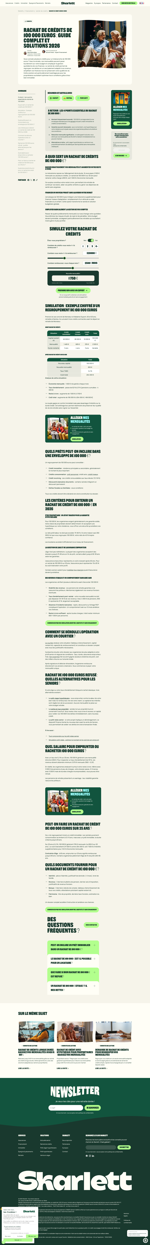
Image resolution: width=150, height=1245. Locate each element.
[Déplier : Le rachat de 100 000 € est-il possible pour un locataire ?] (94, 959)
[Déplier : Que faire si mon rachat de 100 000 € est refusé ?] (94, 972)
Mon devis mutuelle (128, 3)
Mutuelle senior (45, 1140)
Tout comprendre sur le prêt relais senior (64, 736)
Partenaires (106, 3)
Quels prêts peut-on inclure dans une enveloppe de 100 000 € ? (26, 122)
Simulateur (121, 123)
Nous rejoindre (67, 1140)
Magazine (89, 3)
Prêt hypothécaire (46, 1152)
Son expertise (54, 657)
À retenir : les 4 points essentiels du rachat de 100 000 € (25, 99)
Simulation (76, 439)
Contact (115, 3)
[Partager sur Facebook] (28, 180)
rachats (72, 121)
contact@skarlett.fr (42, 1233)
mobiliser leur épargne (75, 570)
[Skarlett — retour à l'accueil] (68, 3)
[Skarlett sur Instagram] (90, 1156)
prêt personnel (72, 474)
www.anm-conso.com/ (52, 1237)
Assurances (9, 3)
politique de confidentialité (119, 146)
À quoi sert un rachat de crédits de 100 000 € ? (26, 106)
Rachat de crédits (46, 1144)
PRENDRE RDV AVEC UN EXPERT (71, 290)
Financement (22, 1144)
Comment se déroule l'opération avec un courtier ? (25, 138)
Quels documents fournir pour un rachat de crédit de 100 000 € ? (26, 170)
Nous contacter (91, 925)
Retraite (47, 3)
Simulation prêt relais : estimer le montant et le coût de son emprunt (74, 740)
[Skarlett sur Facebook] (87, 1156)
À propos (97, 3)
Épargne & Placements (36, 3)
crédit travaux (93, 474)
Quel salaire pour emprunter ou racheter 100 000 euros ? (25, 155)
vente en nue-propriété (59, 709)
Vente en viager (45, 1155)
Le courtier (49, 643)
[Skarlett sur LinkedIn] (93, 1156)
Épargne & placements (25, 1152)
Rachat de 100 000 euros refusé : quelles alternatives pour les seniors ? (26, 146)
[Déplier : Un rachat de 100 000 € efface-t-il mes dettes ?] (94, 986)
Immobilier (24, 3)
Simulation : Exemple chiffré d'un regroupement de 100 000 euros (26, 113)
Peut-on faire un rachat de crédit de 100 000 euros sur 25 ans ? (26, 163)
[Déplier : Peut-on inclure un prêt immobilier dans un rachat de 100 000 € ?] (94, 945)
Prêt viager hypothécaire (48, 1148)
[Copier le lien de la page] (37, 180)
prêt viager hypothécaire (60, 698)
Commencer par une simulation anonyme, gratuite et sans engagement (72, 623)
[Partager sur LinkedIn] (34, 180)
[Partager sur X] (31, 180)
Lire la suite (23, 1068)
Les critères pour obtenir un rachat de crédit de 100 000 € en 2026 (26, 130)
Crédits (16, 3)
